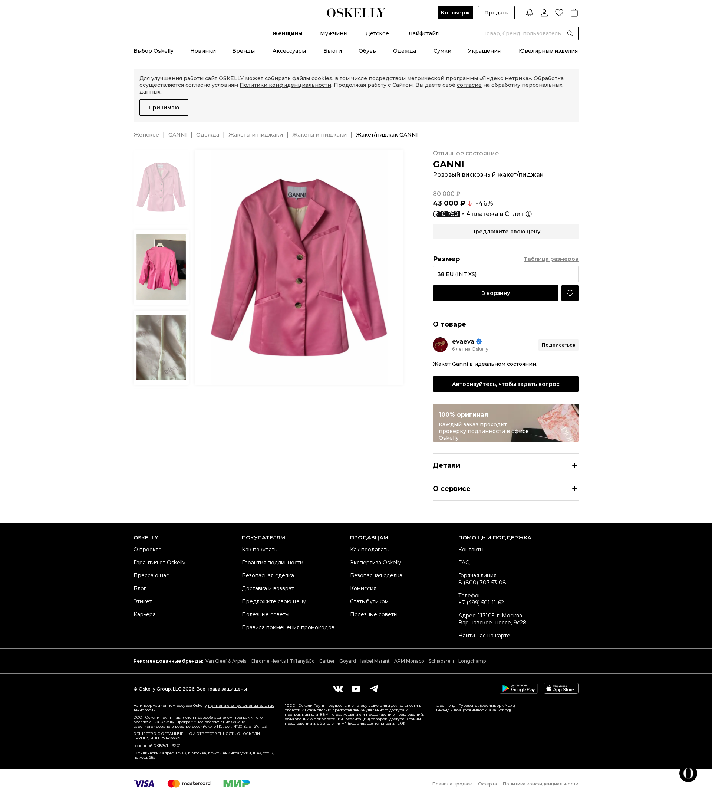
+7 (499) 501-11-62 (481, 602)
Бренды (243, 50)
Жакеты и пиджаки (255, 134)
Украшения (484, 50)
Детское (377, 33)
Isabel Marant (375, 661)
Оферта (487, 784)
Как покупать (259, 549)
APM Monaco (409, 661)
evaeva (463, 341)
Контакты (471, 549)
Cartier (327, 661)
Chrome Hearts (268, 661)
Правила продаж (452, 784)
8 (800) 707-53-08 (482, 582)
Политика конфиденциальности (540, 784)
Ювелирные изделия (548, 50)
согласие (469, 85)
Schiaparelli (441, 661)
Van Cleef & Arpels (225, 661)
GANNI (177, 134)
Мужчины (333, 33)
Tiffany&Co (302, 661)
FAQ (464, 562)
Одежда (404, 50)
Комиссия (363, 588)
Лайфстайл (423, 33)
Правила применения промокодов (288, 627)
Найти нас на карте (484, 635)
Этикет (143, 601)
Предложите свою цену (274, 601)
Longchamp (472, 661)
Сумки (442, 50)
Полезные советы (265, 614)
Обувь (367, 50)
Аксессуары (289, 50)
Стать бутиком (369, 601)
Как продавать (369, 549)
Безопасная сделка (268, 575)
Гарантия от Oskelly (159, 562)
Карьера (145, 614)
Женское (146, 134)
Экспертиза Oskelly (375, 562)
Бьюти (332, 50)
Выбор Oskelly (154, 50)
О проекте (148, 549)
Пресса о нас (151, 575)
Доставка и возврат (268, 588)
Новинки (203, 50)
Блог (140, 588)
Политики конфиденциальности (285, 85)
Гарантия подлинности (272, 562)
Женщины (287, 33)
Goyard (347, 661)
